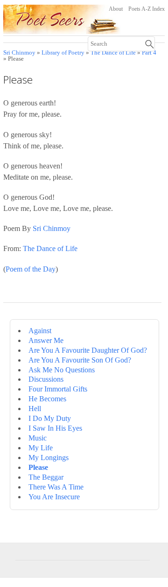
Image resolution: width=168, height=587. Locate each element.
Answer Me (45, 340)
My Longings (48, 457)
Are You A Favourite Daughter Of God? (87, 350)
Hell (34, 408)
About (116, 9)
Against (39, 331)
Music (37, 438)
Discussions (45, 379)
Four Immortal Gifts (57, 389)
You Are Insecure (54, 497)
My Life (40, 448)
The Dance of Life (50, 248)
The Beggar (45, 477)
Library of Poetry (63, 52)
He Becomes (47, 399)
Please (38, 467)
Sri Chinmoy (19, 52)
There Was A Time (56, 487)
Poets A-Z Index (146, 9)
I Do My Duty (49, 418)
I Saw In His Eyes (55, 428)
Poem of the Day (31, 269)
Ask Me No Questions (61, 370)
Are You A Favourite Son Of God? (79, 360)
